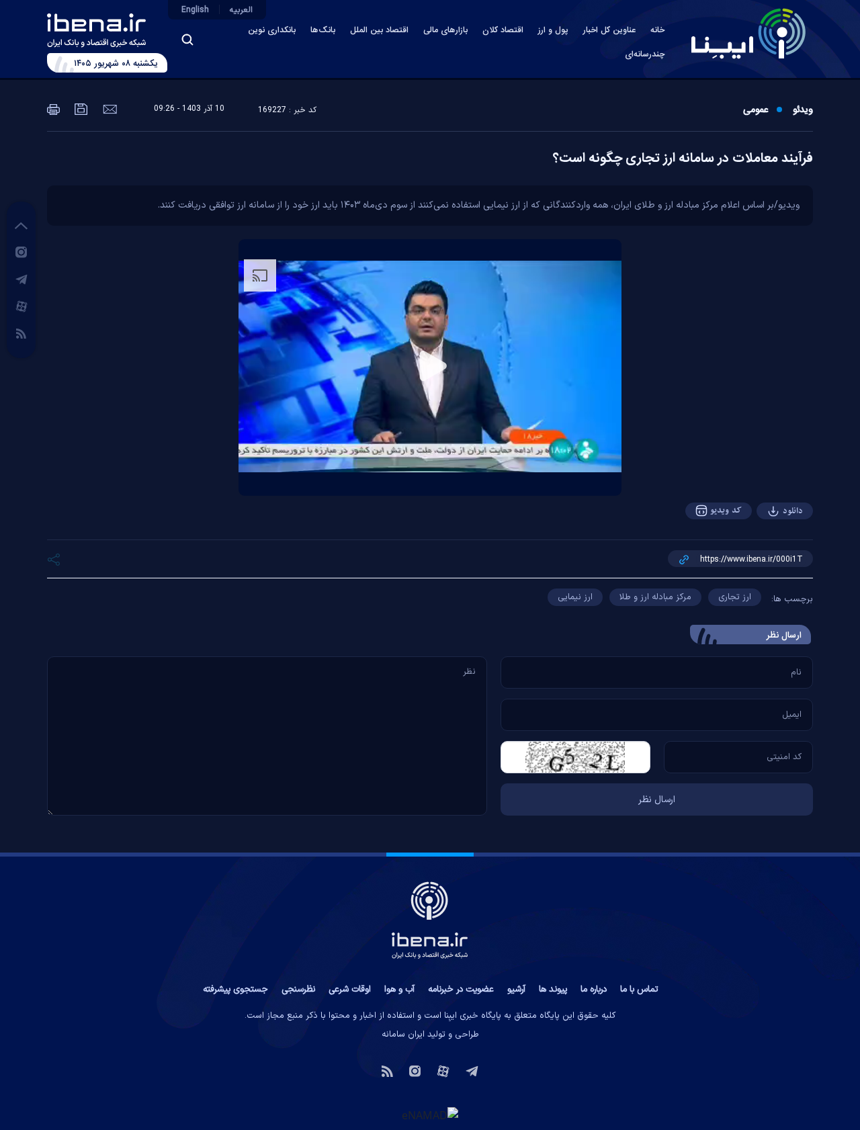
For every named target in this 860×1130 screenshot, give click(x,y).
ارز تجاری (734, 597)
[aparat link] (21, 305)
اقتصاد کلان (502, 31)
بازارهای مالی (445, 31)
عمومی (755, 110)
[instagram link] (21, 251)
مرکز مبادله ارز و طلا (655, 597)
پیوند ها (553, 989)
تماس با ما (639, 989)
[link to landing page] (748, 33)
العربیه (241, 10)
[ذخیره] (80, 108)
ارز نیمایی (575, 597)
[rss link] (21, 332)
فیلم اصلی (766, 548)
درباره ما (593, 989)
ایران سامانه (403, 1034)
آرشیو (516, 989)
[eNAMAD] (430, 1115)
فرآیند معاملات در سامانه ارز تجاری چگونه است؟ (683, 158)
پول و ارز (553, 31)
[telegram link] (21, 278)
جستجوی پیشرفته (235, 989)
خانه (657, 31)
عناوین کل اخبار (609, 31)
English (195, 10)
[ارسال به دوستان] (108, 108)
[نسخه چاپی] (53, 108)
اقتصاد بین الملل (379, 31)
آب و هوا (399, 989)
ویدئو (803, 110)
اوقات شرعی (350, 989)
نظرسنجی (298, 989)
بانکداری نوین (272, 31)
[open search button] (187, 39)
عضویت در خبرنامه (461, 989)
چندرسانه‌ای (644, 55)
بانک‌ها (322, 31)
